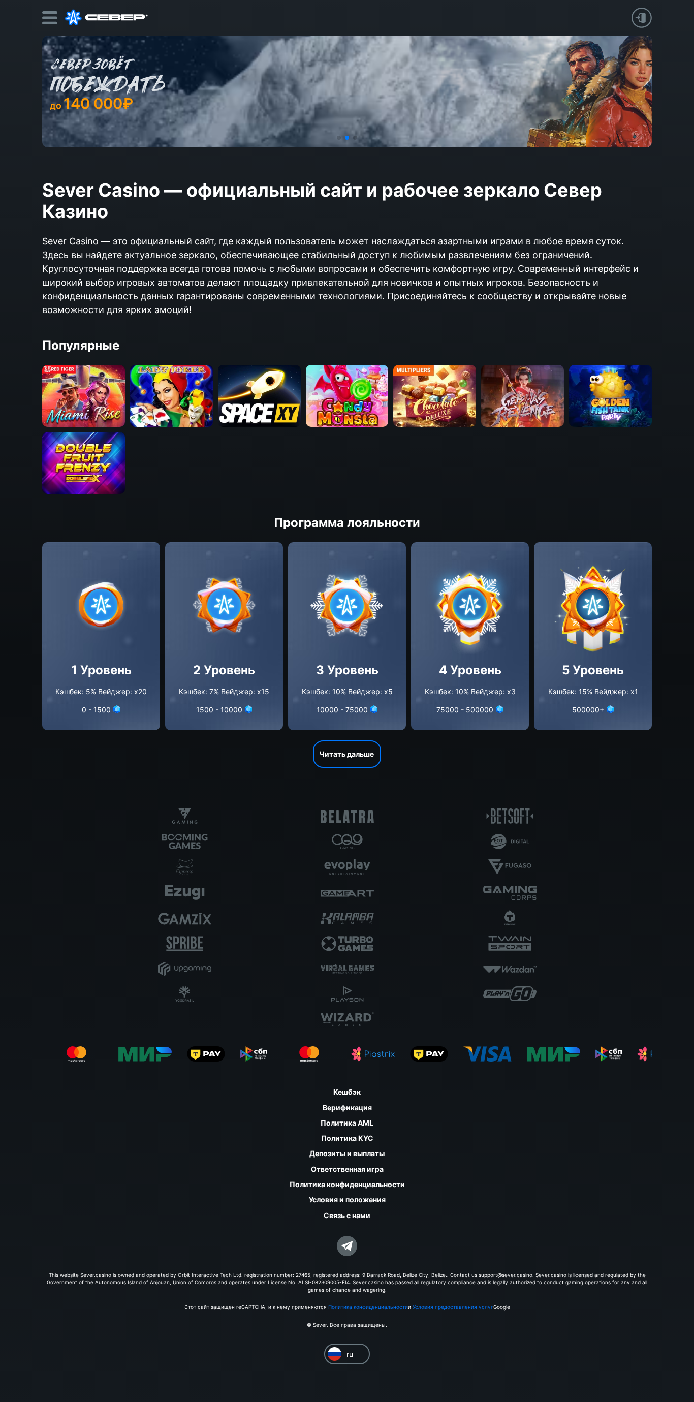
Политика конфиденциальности (368, 1307)
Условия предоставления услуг (453, 1307)
